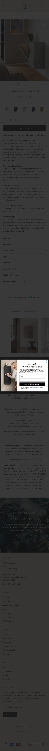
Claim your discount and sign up (32, 384)
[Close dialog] (46, 361)
